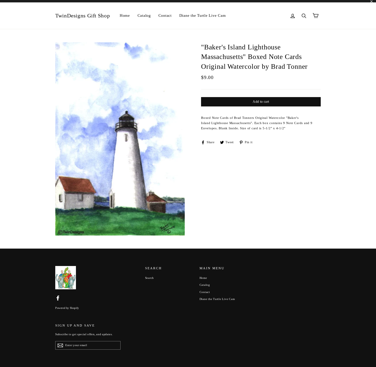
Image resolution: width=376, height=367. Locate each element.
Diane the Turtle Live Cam (202, 15)
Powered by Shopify (67, 308)
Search (149, 277)
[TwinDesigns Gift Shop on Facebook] (57, 298)
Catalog (144, 15)
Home (125, 15)
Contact (165, 15)
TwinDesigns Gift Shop (82, 16)
